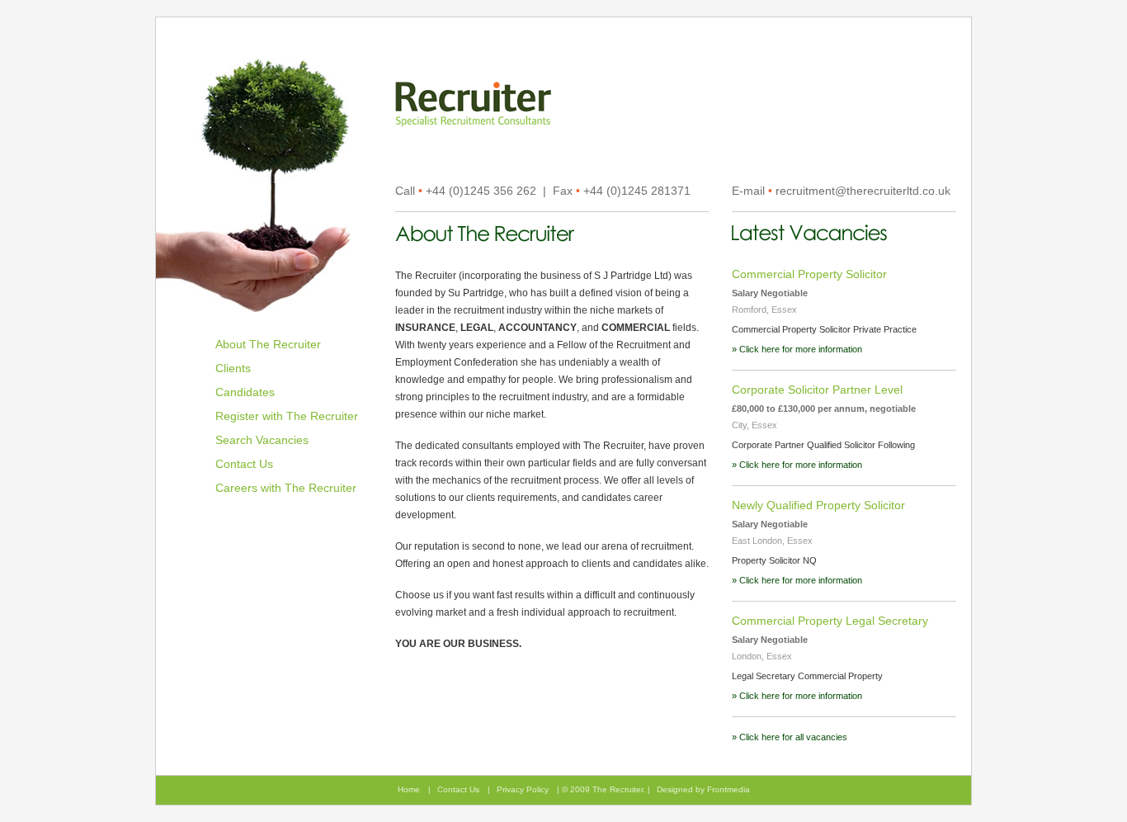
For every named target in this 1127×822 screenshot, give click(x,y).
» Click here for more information (797, 349)
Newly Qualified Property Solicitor (818, 505)
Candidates (245, 392)
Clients (233, 368)
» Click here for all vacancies (789, 737)
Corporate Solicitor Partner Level (817, 389)
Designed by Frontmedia (703, 789)
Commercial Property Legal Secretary (830, 620)
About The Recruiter (268, 344)
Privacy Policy (523, 789)
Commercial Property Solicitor (809, 274)
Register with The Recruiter (286, 416)
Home (409, 789)
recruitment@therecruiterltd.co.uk (863, 190)
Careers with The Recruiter (285, 487)
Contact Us (244, 463)
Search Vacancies (262, 439)
